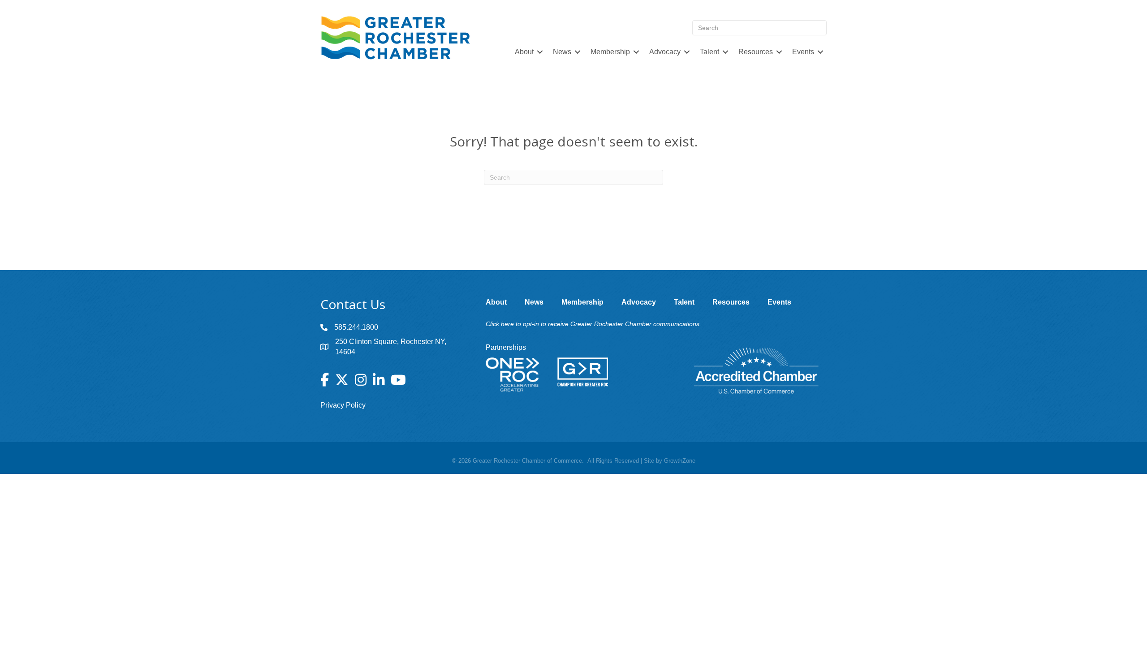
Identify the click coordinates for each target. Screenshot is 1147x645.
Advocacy (665, 52)
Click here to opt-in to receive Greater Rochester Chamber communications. (593, 323)
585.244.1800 (356, 327)
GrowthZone (679, 460)
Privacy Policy (343, 405)
